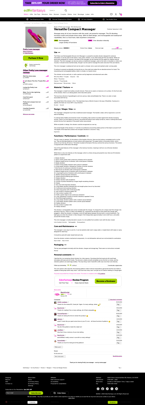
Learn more (71, 398)
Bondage (81, 14)
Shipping (8, 377)
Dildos (70, 14)
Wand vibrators (27, 51)
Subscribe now (36, 393)
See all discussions (117, 356)
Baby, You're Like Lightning (31, 92)
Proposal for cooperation (58, 383)
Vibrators (45, 14)
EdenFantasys (27, 23)
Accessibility (54, 381)
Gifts (31, 14)
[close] (120, 3)
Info (92, 14)
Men (50, 14)
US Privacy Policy (33, 381)
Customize (32, 402)
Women (56, 14)
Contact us (8, 383)
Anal (74, 14)
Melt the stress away (29, 76)
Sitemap (30, 385)
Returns (7, 379)
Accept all (112, 402)
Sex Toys (37, 14)
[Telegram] (116, 389)
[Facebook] (103, 389)
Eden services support (57, 379)
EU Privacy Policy (33, 383)
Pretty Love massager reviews (61, 23)
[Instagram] (98, 389)
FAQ (6, 381)
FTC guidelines (101, 273)
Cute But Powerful (29, 108)
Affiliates (53, 377)
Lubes (87, 14)
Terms (30, 379)
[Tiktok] (107, 389)
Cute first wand (28, 97)
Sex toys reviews (36, 23)
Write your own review (28, 114)
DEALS (26, 14)
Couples (63, 14)
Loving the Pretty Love (30, 87)
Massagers (49, 23)
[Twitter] (112, 389)
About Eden (31, 377)
